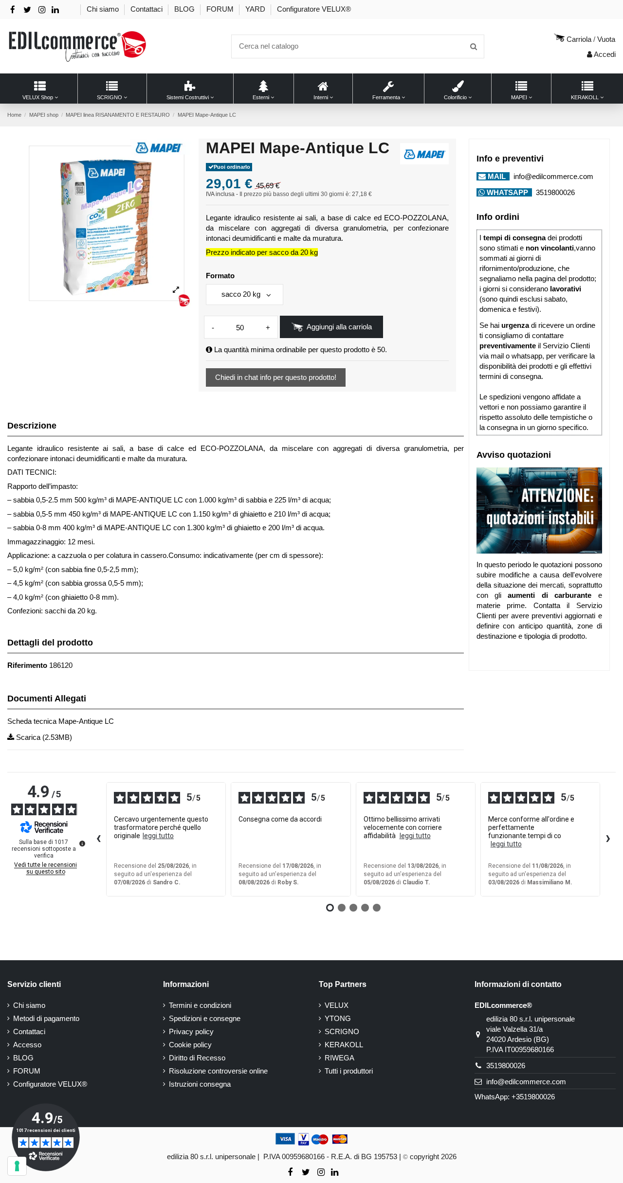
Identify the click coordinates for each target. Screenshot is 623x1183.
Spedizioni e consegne (204, 1018)
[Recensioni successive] (608, 839)
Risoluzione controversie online (218, 1071)
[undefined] (82, 843)
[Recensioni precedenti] (98, 839)
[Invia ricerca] (473, 46)
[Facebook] (12, 10)
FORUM (221, 9)
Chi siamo (104, 9)
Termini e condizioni (200, 1005)
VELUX (336, 1005)
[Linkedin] (55, 10)
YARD (256, 9)
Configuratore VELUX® (314, 9)
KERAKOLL (344, 1044)
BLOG (185, 9)
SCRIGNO (342, 1031)
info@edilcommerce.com (552, 176)
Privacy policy (191, 1031)
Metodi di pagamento (46, 1018)
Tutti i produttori (349, 1071)
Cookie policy (190, 1044)
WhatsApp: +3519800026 (515, 1097)
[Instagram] (42, 10)
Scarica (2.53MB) (43, 737)
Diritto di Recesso (197, 1058)
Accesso (27, 1044)
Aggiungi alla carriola (339, 327)
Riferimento (27, 665)
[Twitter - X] (27, 10)
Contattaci (147, 9)
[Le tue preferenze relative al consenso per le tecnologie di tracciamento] (17, 1166)
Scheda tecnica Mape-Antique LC (60, 721)
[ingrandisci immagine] (176, 290)
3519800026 (554, 192)
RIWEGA (339, 1058)
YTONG (338, 1018)
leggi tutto (158, 836)
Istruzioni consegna (200, 1084)
